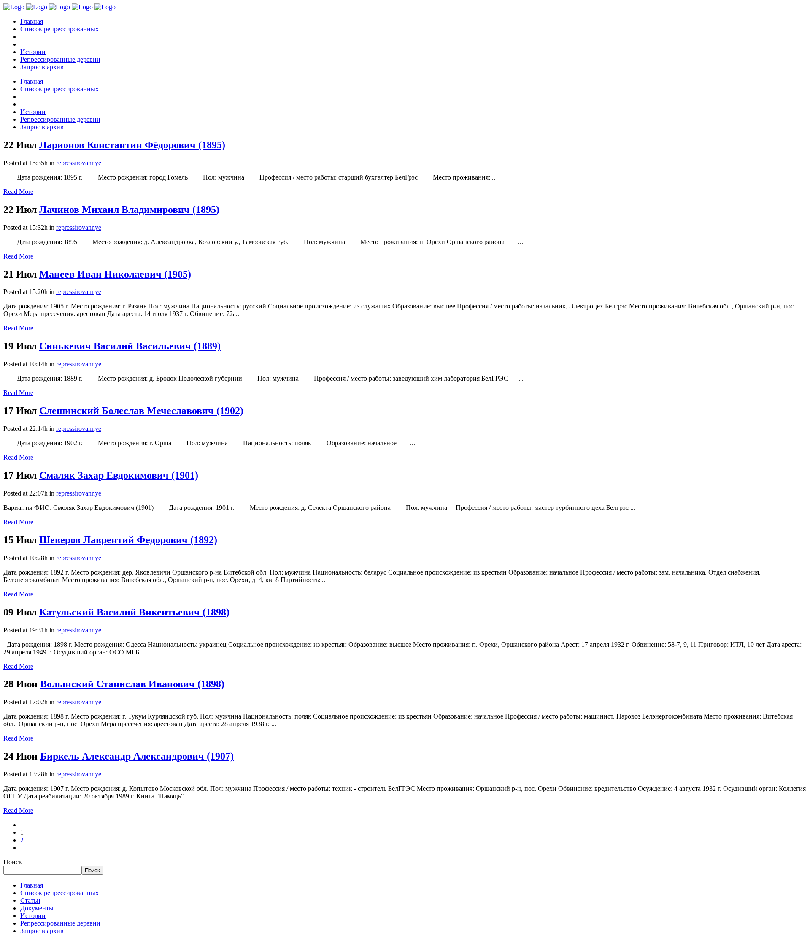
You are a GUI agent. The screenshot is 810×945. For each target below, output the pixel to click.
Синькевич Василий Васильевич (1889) (130, 345)
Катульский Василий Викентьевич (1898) (134, 612)
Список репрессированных (59, 892)
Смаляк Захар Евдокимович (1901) (118, 475)
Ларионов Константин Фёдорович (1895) (132, 144)
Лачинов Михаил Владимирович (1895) (129, 209)
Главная (31, 885)
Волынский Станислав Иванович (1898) (132, 683)
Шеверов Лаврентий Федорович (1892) (128, 539)
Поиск (12, 862)
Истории (33, 915)
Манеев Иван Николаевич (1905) (115, 274)
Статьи (30, 900)
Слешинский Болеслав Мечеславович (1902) (141, 410)
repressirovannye (78, 162)
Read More (18, 191)
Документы (37, 908)
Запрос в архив (42, 930)
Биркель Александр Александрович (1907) (137, 756)
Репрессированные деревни (60, 923)
